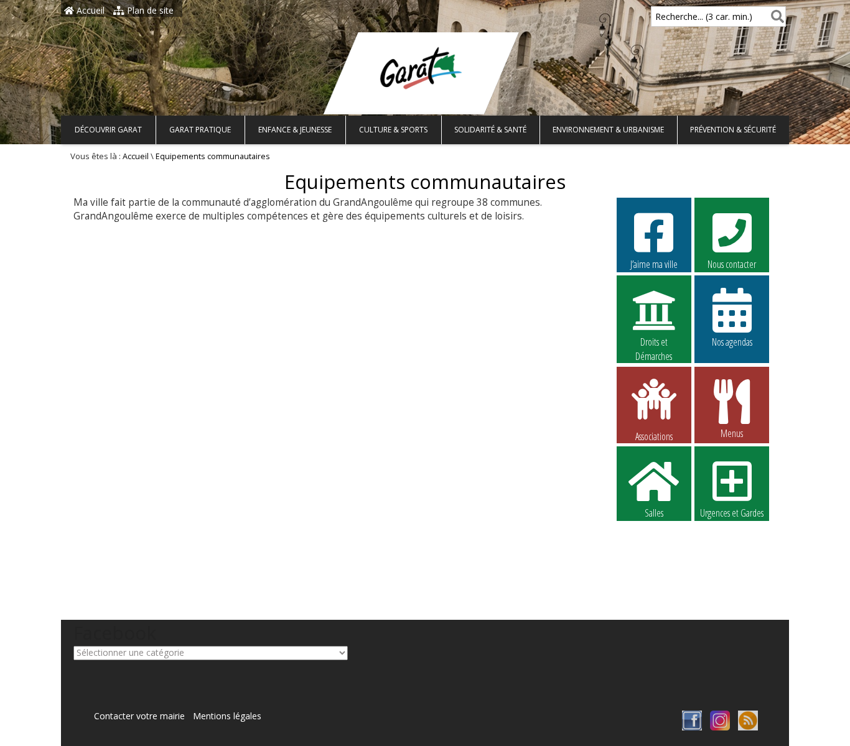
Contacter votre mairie (139, 716)
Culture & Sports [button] (393, 129)
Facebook (654, 541)
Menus (732, 433)
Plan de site (149, 10)
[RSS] (748, 727)
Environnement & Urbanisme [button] (608, 129)
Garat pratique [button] (200, 129)
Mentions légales (227, 716)
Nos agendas (732, 342)
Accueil (89, 10)
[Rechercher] (775, 16)
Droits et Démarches (653, 342)
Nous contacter (732, 264)
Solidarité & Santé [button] (490, 129)
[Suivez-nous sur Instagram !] (720, 727)
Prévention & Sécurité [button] (733, 129)
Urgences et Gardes (732, 513)
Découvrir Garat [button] (108, 129)
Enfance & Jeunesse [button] (295, 129)
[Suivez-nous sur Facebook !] (692, 727)
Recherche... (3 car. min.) (703, 16)
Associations (654, 435)
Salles (654, 513)
